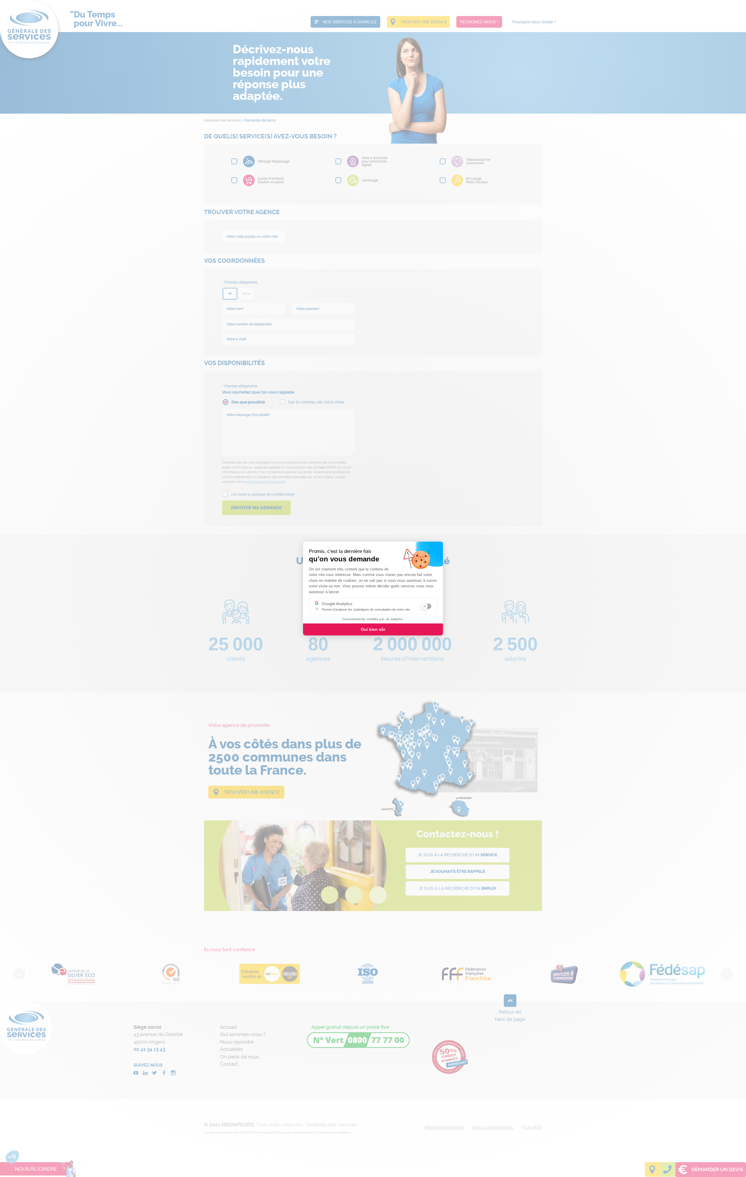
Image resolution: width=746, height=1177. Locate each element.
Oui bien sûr (373, 629)
